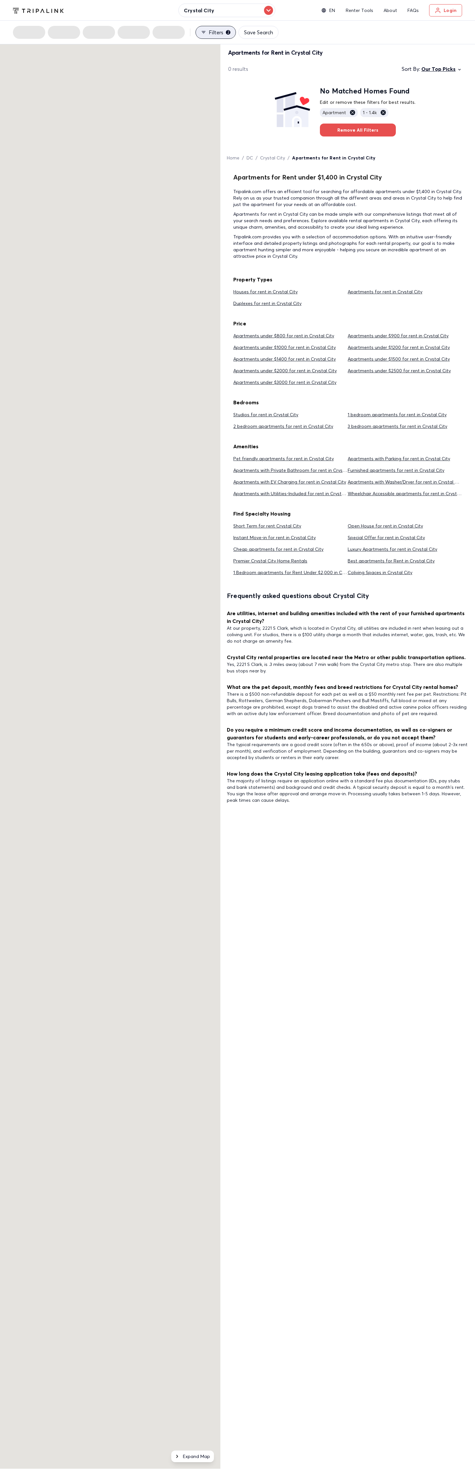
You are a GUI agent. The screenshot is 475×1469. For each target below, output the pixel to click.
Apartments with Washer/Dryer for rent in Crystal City (405, 482)
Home (233, 158)
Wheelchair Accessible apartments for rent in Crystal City (409, 493)
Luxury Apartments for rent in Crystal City (392, 549)
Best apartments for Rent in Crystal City (391, 561)
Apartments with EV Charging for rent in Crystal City (289, 482)
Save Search (258, 32)
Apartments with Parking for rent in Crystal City (399, 459)
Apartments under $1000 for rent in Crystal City (284, 347)
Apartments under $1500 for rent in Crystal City (399, 359)
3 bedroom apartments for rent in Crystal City (397, 426)
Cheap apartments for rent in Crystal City (278, 549)
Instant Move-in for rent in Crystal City (274, 537)
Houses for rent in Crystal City (265, 292)
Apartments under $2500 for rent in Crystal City (399, 371)
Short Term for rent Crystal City (267, 526)
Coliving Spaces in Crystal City (380, 572)
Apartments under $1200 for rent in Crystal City (399, 347)
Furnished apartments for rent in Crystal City (396, 470)
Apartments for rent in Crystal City (385, 292)
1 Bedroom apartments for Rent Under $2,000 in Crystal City (298, 572)
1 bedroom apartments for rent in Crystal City (397, 415)
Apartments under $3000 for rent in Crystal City (284, 382)
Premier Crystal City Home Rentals (270, 561)
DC (250, 158)
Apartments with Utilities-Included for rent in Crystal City (294, 493)
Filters (219, 32)
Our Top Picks (438, 69)
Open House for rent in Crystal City (385, 526)
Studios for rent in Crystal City (265, 415)
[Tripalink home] (38, 10)
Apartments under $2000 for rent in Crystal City (285, 371)
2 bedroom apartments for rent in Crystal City (283, 426)
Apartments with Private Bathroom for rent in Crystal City (295, 470)
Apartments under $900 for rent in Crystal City (398, 336)
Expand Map (196, 1456)
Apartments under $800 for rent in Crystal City (283, 336)
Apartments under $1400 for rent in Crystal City (284, 359)
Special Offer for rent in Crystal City (386, 537)
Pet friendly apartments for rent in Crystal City (283, 459)
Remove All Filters (357, 130)
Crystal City (272, 158)
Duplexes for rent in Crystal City (267, 303)
